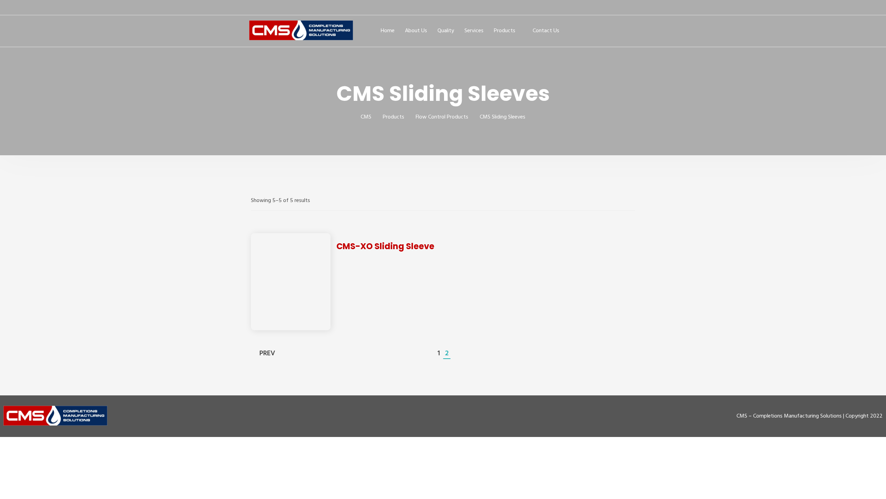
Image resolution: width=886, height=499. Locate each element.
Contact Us (546, 30)
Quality (445, 30)
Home (388, 30)
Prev (267, 353)
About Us (416, 30)
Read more (291, 282)
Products (504, 30)
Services (473, 30)
